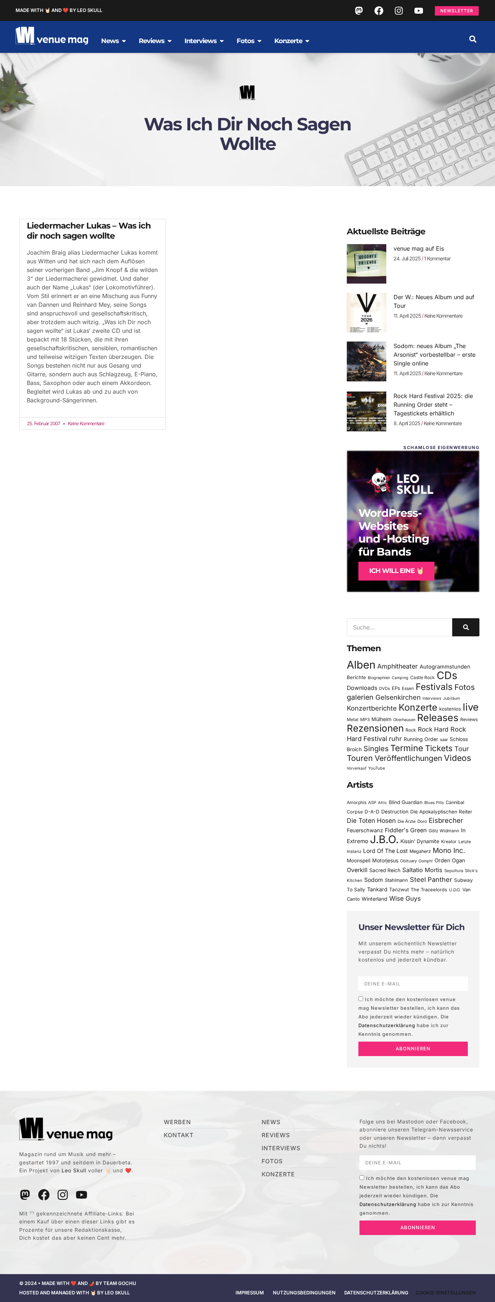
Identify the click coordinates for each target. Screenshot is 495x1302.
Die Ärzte (407, 821)
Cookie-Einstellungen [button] (446, 1292)
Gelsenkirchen (398, 697)
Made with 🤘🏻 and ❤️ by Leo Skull (59, 10)
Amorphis (356, 802)
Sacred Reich (384, 870)
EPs (396, 688)
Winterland (374, 899)
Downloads (362, 688)
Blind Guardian (406, 802)
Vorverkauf (356, 768)
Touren (360, 758)
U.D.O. (455, 889)
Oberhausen (404, 719)
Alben (361, 664)
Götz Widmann (444, 830)
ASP (372, 802)
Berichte (356, 677)
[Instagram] (399, 10)
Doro (422, 821)
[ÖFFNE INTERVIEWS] (222, 41)
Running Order (421, 739)
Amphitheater (397, 666)
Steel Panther (431, 879)
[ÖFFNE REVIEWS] (169, 41)
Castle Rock (422, 677)
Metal (352, 719)
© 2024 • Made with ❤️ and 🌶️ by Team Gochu (77, 1283)
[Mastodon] (359, 10)
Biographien (379, 677)
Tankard (377, 889)
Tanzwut (399, 889)
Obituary (408, 860)
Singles (375, 748)
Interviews (432, 698)
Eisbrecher (446, 820)
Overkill (357, 870)
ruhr (395, 738)
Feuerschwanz (365, 830)
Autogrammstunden (445, 666)
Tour (461, 749)
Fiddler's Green (406, 830)
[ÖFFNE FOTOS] (259, 41)
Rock (410, 730)
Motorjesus (385, 860)
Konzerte (418, 707)
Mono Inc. (449, 850)
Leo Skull (74, 1170)
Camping (400, 677)
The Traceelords (429, 889)
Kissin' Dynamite (419, 841)
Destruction (394, 812)
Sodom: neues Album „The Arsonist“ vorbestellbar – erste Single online (434, 354)
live (471, 707)
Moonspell (358, 860)
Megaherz (420, 851)
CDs (447, 675)
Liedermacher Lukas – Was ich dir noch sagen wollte (89, 231)
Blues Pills (434, 802)
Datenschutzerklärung (386, 1025)
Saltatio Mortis (422, 870)
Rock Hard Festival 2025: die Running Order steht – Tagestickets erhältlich (433, 404)
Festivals (434, 686)
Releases (437, 717)
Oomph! (426, 861)
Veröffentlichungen (408, 758)
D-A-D (372, 812)
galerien (360, 697)
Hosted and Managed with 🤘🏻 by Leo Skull (74, 1292)
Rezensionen (375, 728)
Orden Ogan (449, 860)
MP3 (365, 719)
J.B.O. (384, 839)
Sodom (373, 879)
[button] (472, 39)
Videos (457, 758)
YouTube (376, 768)
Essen (408, 688)
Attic (382, 802)
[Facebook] (379, 10)
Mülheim (381, 719)
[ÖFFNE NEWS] (124, 41)
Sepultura (453, 870)
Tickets (439, 748)
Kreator (449, 841)
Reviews (469, 719)
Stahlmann (396, 880)
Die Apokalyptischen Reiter (441, 812)
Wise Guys (405, 898)
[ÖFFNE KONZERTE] (307, 41)
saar (444, 739)
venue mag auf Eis (419, 248)
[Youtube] (418, 10)
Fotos (464, 687)
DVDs (384, 688)
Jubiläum (451, 698)
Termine (406, 748)
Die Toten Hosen (371, 820)
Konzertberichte (372, 708)
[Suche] (465, 627)
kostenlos (450, 709)
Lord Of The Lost (385, 850)
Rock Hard (433, 729)
